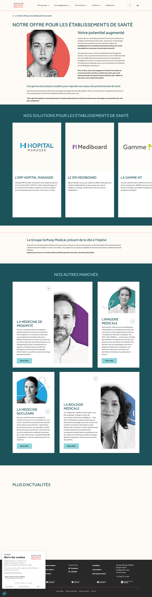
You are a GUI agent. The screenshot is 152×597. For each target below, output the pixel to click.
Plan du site (93, 591)
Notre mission (50, 565)
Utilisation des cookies (84, 591)
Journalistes (96, 570)
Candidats (96, 565)
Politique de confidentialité (71, 591)
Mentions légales (59, 591)
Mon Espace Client (99, 574)
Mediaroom (110, 5)
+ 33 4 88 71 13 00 (122, 577)
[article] (52, 517)
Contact (48, 574)
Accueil (15, 16)
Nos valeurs (49, 570)
